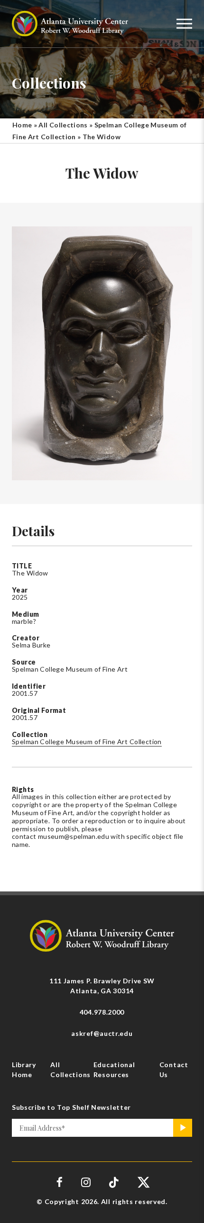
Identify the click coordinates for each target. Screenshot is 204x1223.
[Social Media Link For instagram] (86, 1182)
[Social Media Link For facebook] (59, 1182)
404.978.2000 (102, 1012)
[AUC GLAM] (102, 935)
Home (22, 125)
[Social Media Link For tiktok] (114, 1182)
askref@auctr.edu (101, 1033)
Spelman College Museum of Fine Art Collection (87, 741)
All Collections (62, 125)
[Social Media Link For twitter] (143, 1182)
